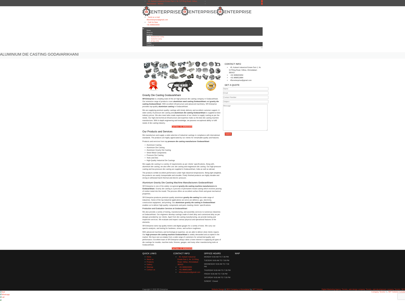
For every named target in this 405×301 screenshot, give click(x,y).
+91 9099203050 (153, 25)
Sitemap (150, 267)
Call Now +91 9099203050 (182, 127)
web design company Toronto (360, 289)
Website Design (218, 289)
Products (150, 34)
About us (150, 32)
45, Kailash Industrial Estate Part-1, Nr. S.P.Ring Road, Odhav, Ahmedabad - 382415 (245, 70)
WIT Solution (257, 289)
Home (149, 30)
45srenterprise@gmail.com (157, 20)
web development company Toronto (386, 289)
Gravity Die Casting (156, 39)
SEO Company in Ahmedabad (238, 289)
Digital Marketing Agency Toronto (335, 289)
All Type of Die (155, 41)
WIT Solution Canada (396, 292)
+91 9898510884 (236, 78)
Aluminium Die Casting (157, 37)
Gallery (149, 43)
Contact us (150, 45)
